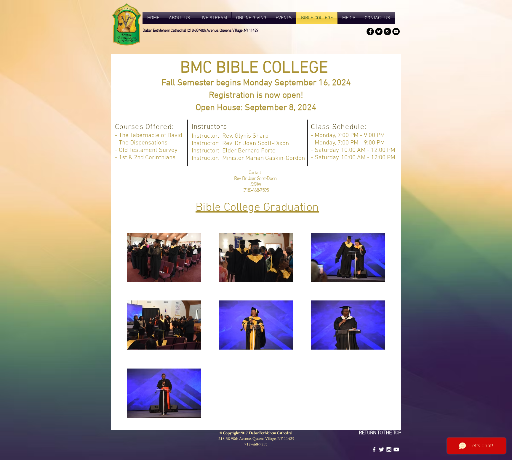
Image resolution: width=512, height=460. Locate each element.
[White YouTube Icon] (396, 449)
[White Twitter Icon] (381, 449)
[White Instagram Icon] (388, 449)
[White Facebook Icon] (374, 449)
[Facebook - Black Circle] (370, 31)
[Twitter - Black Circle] (379, 31)
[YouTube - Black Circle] (396, 31)
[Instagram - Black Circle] (387, 31)
